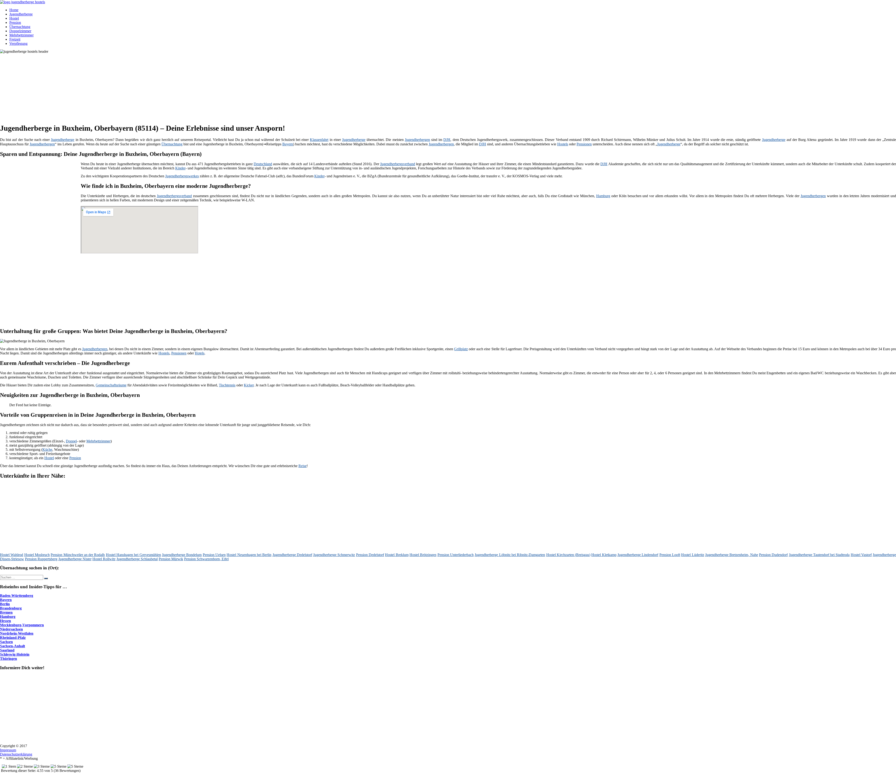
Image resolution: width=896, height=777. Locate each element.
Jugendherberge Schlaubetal (137, 559)
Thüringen (8, 659)
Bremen (6, 612)
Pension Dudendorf (773, 555)
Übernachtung (19, 27)
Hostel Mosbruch (37, 555)
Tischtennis (227, 385)
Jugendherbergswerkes (182, 176)
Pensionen (584, 144)
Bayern (287, 144)
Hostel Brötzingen (423, 555)
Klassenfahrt (319, 140)
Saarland (7, 650)
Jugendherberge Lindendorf (637, 555)
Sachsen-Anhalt (12, 646)
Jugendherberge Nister (74, 559)
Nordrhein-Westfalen (16, 633)
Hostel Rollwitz (104, 559)
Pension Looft (669, 555)
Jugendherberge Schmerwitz (334, 555)
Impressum (8, 750)
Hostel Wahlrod (11, 555)
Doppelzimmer (20, 31)
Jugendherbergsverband (397, 164)
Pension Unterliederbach (456, 555)
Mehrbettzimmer (21, 35)
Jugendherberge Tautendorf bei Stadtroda (819, 555)
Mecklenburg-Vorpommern (22, 625)
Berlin (5, 604)
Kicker (249, 385)
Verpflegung (18, 44)
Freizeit (14, 39)
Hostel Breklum (396, 555)
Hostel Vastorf (861, 555)
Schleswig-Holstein (14, 654)
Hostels (562, 144)
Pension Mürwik (171, 559)
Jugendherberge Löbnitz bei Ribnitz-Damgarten (510, 555)
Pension (15, 22)
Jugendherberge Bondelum (182, 555)
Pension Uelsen (214, 555)
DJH (446, 140)
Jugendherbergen (417, 140)
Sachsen (6, 642)
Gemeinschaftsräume (111, 385)
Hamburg (603, 196)
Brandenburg (11, 608)
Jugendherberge (21, 14)
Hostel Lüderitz (692, 555)
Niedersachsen (11, 629)
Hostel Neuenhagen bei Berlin (249, 555)
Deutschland (263, 164)
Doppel (71, 441)
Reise (302, 466)
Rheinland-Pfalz (13, 638)
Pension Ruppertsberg (41, 559)
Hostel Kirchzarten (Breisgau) (568, 555)
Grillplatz (461, 349)
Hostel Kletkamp (603, 555)
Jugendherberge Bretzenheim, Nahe (731, 555)
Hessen (5, 621)
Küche (47, 450)
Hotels (199, 353)
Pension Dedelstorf (370, 555)
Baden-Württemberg (16, 596)
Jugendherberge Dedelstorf (292, 555)
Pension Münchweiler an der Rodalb (78, 555)
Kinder (180, 168)
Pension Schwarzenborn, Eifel (206, 559)
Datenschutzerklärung (16, 754)
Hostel (14, 18)
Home (13, 10)
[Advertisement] (144, 86)
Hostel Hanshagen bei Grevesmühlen (133, 555)
